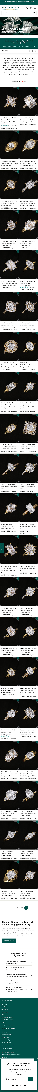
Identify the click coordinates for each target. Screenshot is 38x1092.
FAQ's (3, 1014)
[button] (5, 126)
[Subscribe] (30, 1079)
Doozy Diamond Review (8, 1025)
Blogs (3, 1022)
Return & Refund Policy (8, 1045)
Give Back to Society (7, 1020)
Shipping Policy (6, 1040)
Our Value (4, 1007)
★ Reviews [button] (2, 548)
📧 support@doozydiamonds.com (11, 1054)
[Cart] (31, 8)
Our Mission (5, 1009)
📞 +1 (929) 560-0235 (8, 1052)
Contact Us (5, 1012)
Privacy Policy (5, 1037)
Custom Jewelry (6, 1032)
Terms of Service (6, 1042)
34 (22, 908)
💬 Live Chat (5, 1057)
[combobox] (19, 13)
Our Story (4, 1004)
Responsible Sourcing (7, 1017)
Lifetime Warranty (6, 1034)
